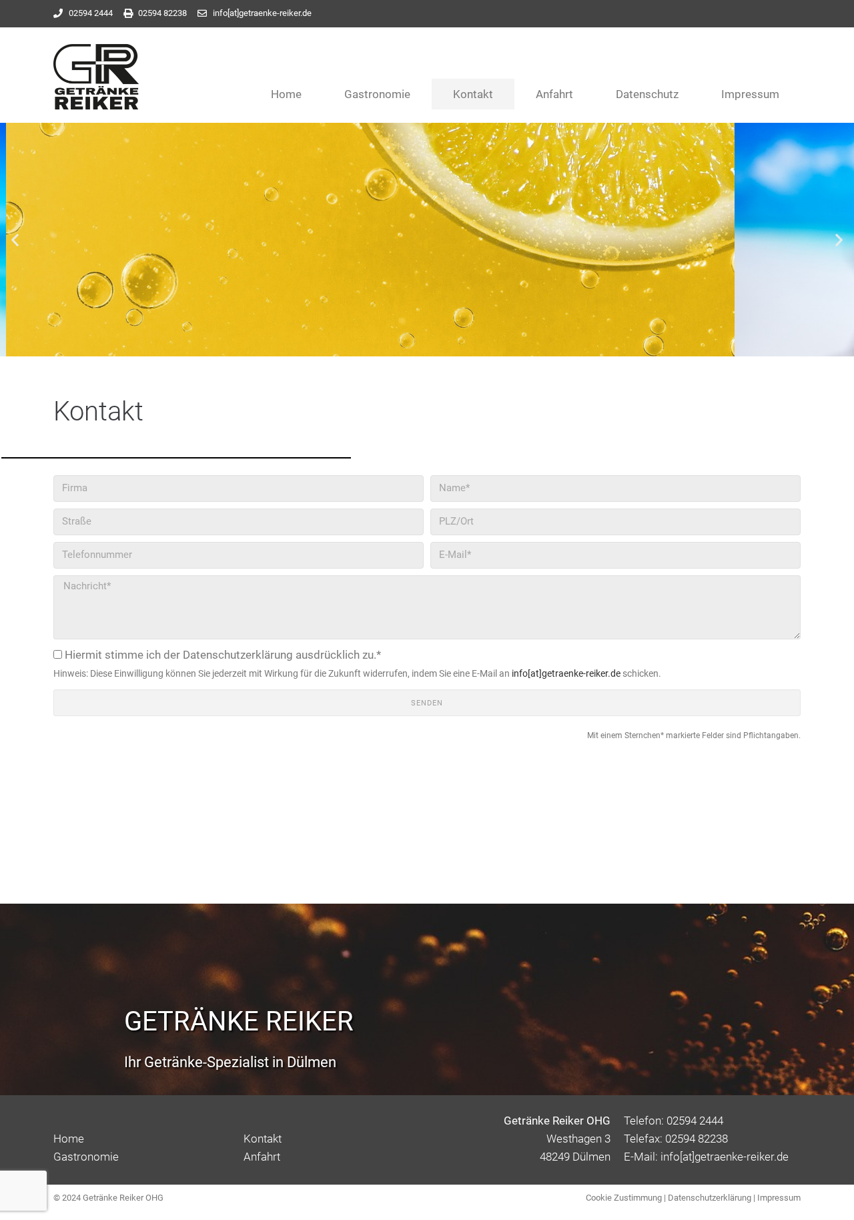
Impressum (750, 94)
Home (286, 94)
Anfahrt (554, 94)
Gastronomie (377, 94)
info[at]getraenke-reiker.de (566, 673)
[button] (15, 239)
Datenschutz (647, 94)
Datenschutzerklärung (709, 1198)
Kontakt (473, 94)
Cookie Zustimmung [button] (624, 1198)
